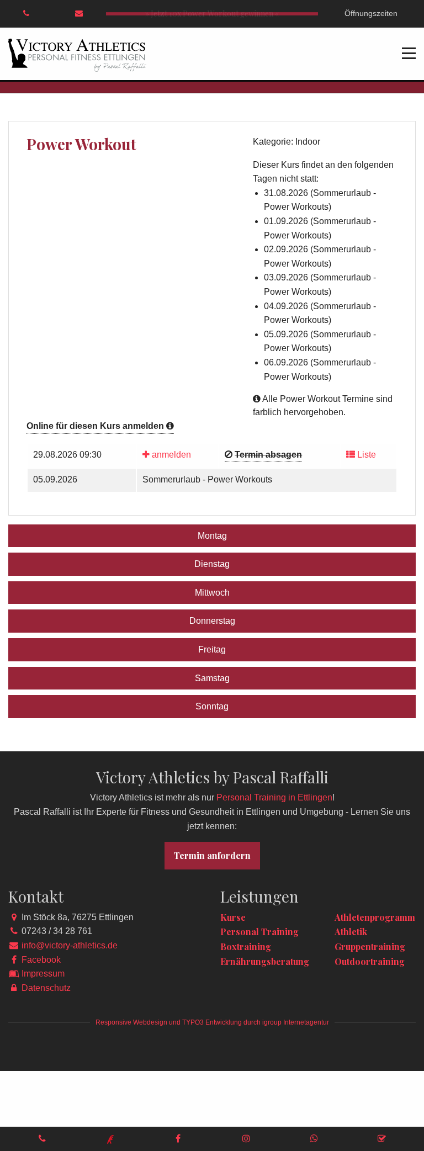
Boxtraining (245, 946)
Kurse (233, 917)
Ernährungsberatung (264, 961)
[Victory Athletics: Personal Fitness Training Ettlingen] (77, 54)
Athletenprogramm (375, 917)
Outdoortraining (370, 961)
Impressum (43, 973)
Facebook (41, 959)
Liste (365, 454)
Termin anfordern (212, 855)
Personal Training (259, 931)
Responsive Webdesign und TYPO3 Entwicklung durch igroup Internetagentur (212, 1022)
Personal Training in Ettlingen (274, 797)
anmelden (170, 454)
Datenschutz (46, 988)
